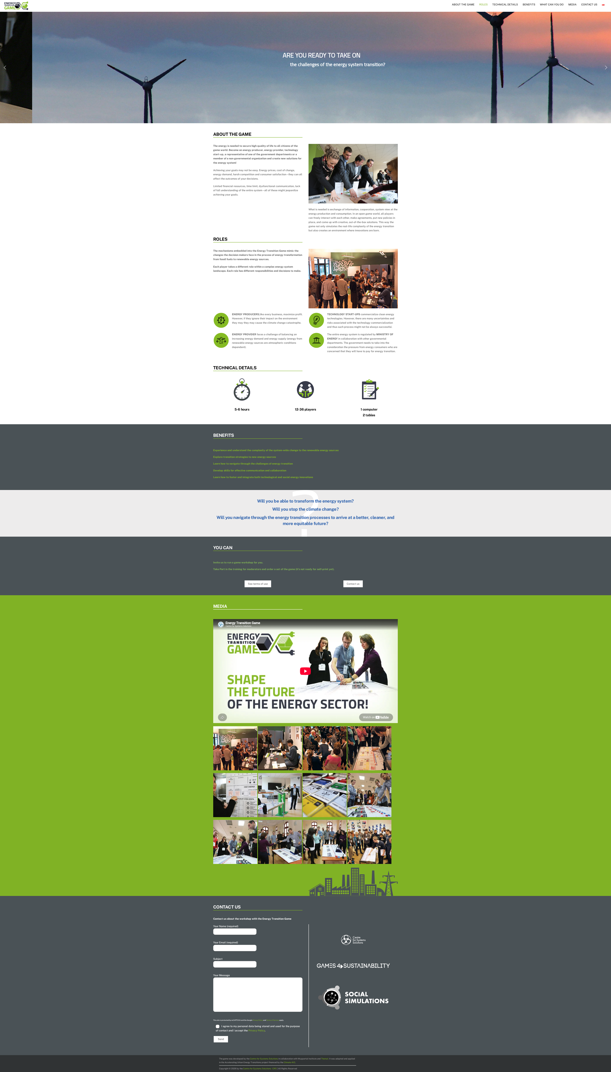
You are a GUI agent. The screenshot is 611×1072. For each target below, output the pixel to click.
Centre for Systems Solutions (264, 1059)
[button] (4, 67)
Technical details (505, 4)
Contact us (589, 4)
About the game (463, 4)
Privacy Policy (258, 1020)
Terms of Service (272, 1020)
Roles (483, 4)
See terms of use (258, 583)
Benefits (529, 4)
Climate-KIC (289, 1062)
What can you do (552, 4)
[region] (305, 67)
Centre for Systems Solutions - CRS (260, 1068)
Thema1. (325, 1059)
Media (572, 4)
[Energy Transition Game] (235, 768)
